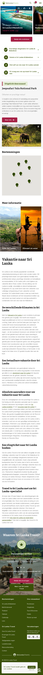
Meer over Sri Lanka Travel (21, 588)
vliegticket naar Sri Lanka (21, 373)
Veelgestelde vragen (8, 640)
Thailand (4, 610)
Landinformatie (6, 644)
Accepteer (32, 667)
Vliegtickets (30, 607)
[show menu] (40, 3)
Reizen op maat (32, 617)
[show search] (30, 3)
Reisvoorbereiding (7, 647)
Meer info (8, 120)
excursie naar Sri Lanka (26, 407)
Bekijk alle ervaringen (21, 581)
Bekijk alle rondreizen (21, 39)
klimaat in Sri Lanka (15, 315)
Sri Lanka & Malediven (9, 604)
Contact (4, 650)
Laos (3, 621)
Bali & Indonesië (7, 607)
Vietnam (4, 614)
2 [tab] (21, 567)
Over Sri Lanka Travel (8, 631)
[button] (30, 182)
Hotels (29, 614)
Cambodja (5, 617)
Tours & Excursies (32, 610)
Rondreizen (30, 604)
